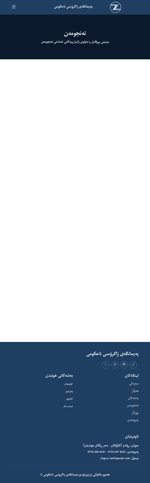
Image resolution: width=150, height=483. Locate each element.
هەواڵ (135, 391)
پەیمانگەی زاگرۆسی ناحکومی (60, 475)
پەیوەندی (133, 420)
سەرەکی (134, 384)
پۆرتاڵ (135, 413)
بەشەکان (133, 398)
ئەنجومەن (133, 405)
